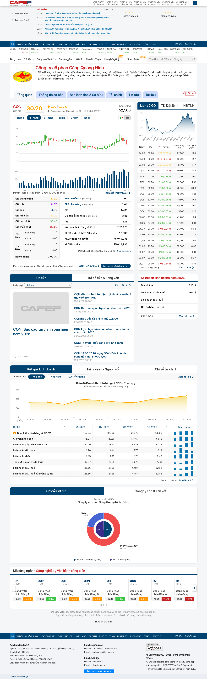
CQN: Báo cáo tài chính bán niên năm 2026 (40, 331)
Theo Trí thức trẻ (103, 621)
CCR (41, 581)
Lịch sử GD (148, 106)
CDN (87, 581)
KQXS (79, 59)
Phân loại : (18, 285)
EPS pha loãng (79, 204)
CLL (109, 581)
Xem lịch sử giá (88, 266)
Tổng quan (15, 59)
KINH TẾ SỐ (122, 44)
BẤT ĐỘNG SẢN (48, 44)
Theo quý (36, 376)
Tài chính (115, 95)
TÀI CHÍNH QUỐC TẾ (98, 44)
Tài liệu (150, 95)
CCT (64, 581)
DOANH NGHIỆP (65, 44)
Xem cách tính (124, 251)
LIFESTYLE (156, 44)
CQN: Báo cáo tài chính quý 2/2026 (96, 318)
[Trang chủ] (12, 44)
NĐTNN (189, 106)
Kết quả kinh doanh (41, 369)
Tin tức (133, 95)
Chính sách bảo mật (19, 676)
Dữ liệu (178, 44)
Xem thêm (185, 267)
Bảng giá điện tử (21, 13)
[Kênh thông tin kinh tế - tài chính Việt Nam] (21, 3)
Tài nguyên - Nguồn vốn (103, 369)
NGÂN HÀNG (80, 44)
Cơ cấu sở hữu (56, 491)
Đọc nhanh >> (107, 9)
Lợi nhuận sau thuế (24, 467)
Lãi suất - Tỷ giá (93, 59)
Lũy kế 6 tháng (76, 376)
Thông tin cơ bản (51, 95)
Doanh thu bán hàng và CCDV (34, 433)
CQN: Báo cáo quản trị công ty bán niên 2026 (102, 308)
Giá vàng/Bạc (66, 59)
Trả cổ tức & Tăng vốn (103, 278)
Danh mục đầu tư (22, 20)
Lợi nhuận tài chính (24, 450)
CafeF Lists (190, 44)
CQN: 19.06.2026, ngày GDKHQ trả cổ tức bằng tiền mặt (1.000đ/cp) (100, 355)
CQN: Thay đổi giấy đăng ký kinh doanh (98, 342)
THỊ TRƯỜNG (135, 44)
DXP (178, 581)
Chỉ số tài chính (166, 369)
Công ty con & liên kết (150, 491)
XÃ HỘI (19, 44)
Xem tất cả (121, 285)
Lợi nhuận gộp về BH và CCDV (30, 444)
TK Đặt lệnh (169, 106)
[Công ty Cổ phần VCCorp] (154, 650)
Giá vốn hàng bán (23, 438)
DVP (155, 581)
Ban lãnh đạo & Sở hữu (86, 95)
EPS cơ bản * (78, 198)
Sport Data (133, 59)
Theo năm (55, 376)
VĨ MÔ (112, 44)
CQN (133, 581)
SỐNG (146, 44)
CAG (18, 581)
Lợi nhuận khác (22, 456)
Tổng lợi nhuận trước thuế (28, 462)
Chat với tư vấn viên (100, 671)
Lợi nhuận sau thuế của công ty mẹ (33, 473)
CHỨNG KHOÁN (32, 44)
